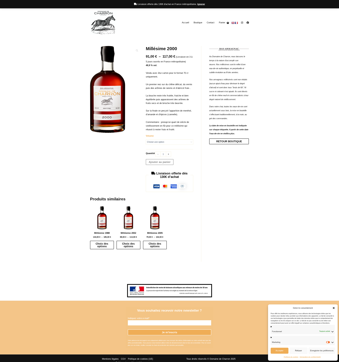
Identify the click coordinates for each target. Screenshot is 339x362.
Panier (223, 22)
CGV (123, 359)
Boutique (198, 22)
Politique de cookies (291, 357)
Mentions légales (110, 359)
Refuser (298, 350)
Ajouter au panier (160, 162)
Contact (210, 22)
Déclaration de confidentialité (310, 357)
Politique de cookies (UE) (140, 359)
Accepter (279, 350)
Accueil (185, 22)
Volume (150, 136)
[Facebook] (248, 22)
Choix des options (102, 245)
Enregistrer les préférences (322, 350)
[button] (333, 308)
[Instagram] (242, 22)
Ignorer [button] (201, 4)
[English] (233, 22)
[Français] (236, 22)
